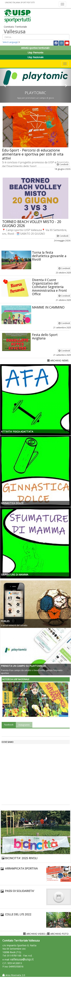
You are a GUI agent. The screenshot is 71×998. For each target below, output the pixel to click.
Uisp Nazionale (36, 57)
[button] (5, 85)
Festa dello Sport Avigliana (45, 336)
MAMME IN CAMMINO (48, 307)
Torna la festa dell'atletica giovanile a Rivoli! (49, 256)
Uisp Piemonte (35, 52)
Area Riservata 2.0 (15, 975)
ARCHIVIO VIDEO (35, 933)
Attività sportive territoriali (35, 47)
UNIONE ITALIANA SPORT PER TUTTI (20, 2)
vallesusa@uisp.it (22, 959)
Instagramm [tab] (24, 724)
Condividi (63, 164)
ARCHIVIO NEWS (59, 360)
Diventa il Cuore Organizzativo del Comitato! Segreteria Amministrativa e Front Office (49, 287)
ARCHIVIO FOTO (59, 933)
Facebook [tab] (8, 724)
